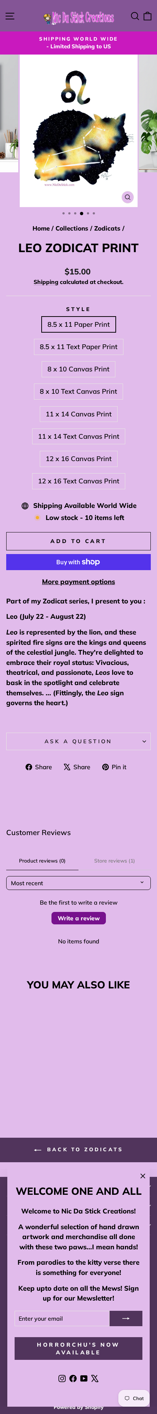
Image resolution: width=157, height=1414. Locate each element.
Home (41, 228)
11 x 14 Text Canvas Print (78, 436)
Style (78, 309)
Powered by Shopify (79, 1407)
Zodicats (107, 228)
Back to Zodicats (83, 1149)
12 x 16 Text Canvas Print (78, 481)
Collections (71, 228)
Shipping (46, 281)
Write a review (79, 918)
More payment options (78, 581)
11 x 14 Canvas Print (79, 414)
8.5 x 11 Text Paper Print (79, 347)
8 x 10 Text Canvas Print (78, 391)
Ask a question (78, 741)
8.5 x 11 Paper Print (78, 324)
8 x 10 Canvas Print (78, 369)
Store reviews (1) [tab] (114, 860)
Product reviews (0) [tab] (42, 860)
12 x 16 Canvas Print (79, 458)
